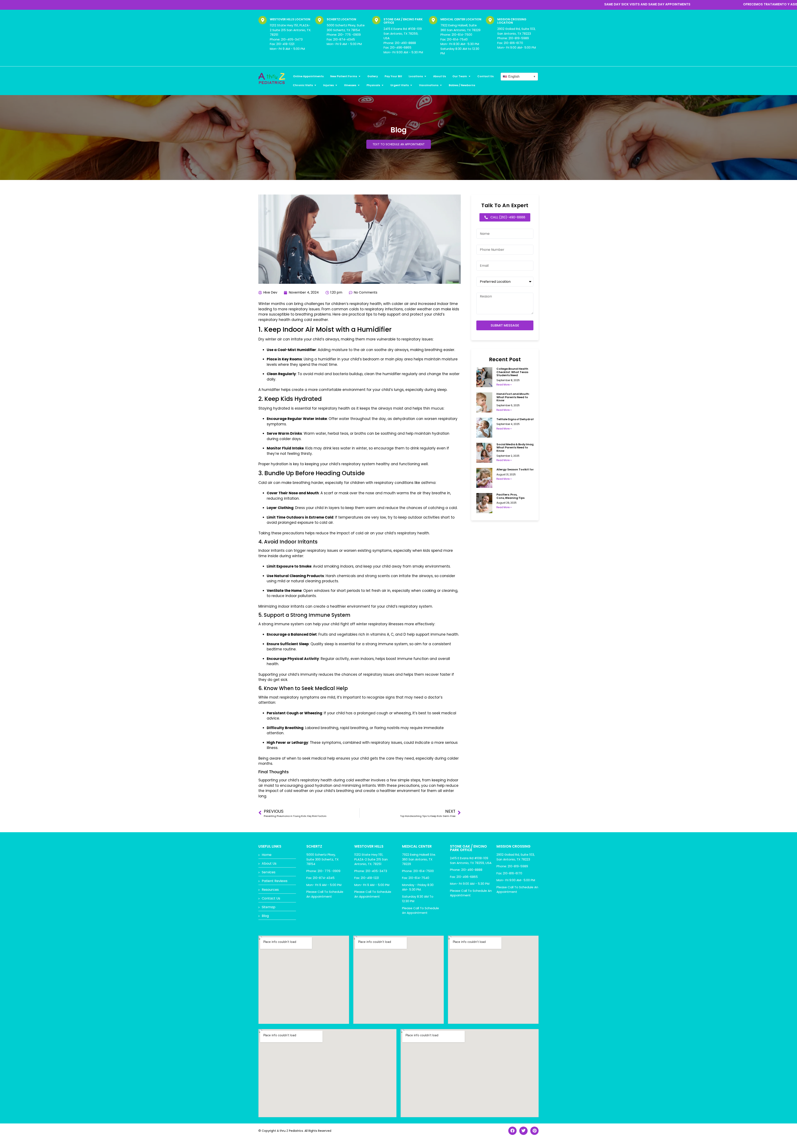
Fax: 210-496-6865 (397, 47)
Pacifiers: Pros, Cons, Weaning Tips (510, 496)
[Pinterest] (534, 1131)
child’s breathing (339, 790)
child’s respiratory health (310, 780)
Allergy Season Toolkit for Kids (518, 469)
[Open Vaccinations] (440, 85)
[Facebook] (512, 1131)
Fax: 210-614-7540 (454, 39)
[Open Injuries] (336, 85)
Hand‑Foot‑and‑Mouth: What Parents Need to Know (512, 397)
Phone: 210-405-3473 (286, 39)
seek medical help (318, 758)
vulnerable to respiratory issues (405, 339)
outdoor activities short (429, 517)
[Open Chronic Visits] (315, 85)
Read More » (504, 384)
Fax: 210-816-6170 (510, 43)
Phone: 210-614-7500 (456, 34)
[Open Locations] (425, 76)
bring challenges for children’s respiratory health (337, 303)
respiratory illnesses (385, 624)
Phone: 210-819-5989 (513, 38)
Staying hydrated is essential (284, 408)
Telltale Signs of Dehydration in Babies (523, 419)
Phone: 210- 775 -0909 (344, 34)
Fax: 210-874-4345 (341, 39)
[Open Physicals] (382, 85)
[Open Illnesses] (358, 85)
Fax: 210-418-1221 (282, 44)
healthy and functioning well (402, 463)
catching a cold (442, 507)
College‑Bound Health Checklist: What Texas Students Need (512, 372)
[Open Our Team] (469, 76)
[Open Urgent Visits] (411, 85)
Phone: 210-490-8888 (400, 43)
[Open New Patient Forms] (359, 76)
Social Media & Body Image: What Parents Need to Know (516, 447)
